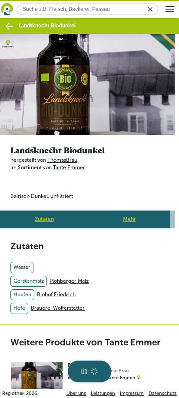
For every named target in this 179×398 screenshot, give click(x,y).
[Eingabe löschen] (150, 9)
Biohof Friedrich (56, 292)
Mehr (129, 217)
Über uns (76, 393)
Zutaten (44, 217)
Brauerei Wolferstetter (58, 306)
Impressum (132, 393)
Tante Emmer (69, 165)
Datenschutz (163, 393)
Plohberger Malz (69, 278)
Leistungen (103, 393)
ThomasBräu (62, 157)
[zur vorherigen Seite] (9, 26)
